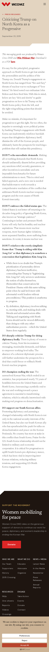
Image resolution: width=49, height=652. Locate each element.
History (5, 573)
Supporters (7, 568)
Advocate (22, 568)
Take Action (23, 596)
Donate (12, 544)
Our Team (6, 564)
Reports (6, 605)
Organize (22, 573)
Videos (5, 610)
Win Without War (26, 58)
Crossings (6, 614)
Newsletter (38, 573)
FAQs (4, 596)
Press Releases (12, 14)
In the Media (39, 568)
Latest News (39, 564)
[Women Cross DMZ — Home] (13, 4)
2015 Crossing (8, 577)
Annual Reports (37, 586)
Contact (21, 610)
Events (21, 601)
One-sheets (8, 601)
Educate (22, 564)
